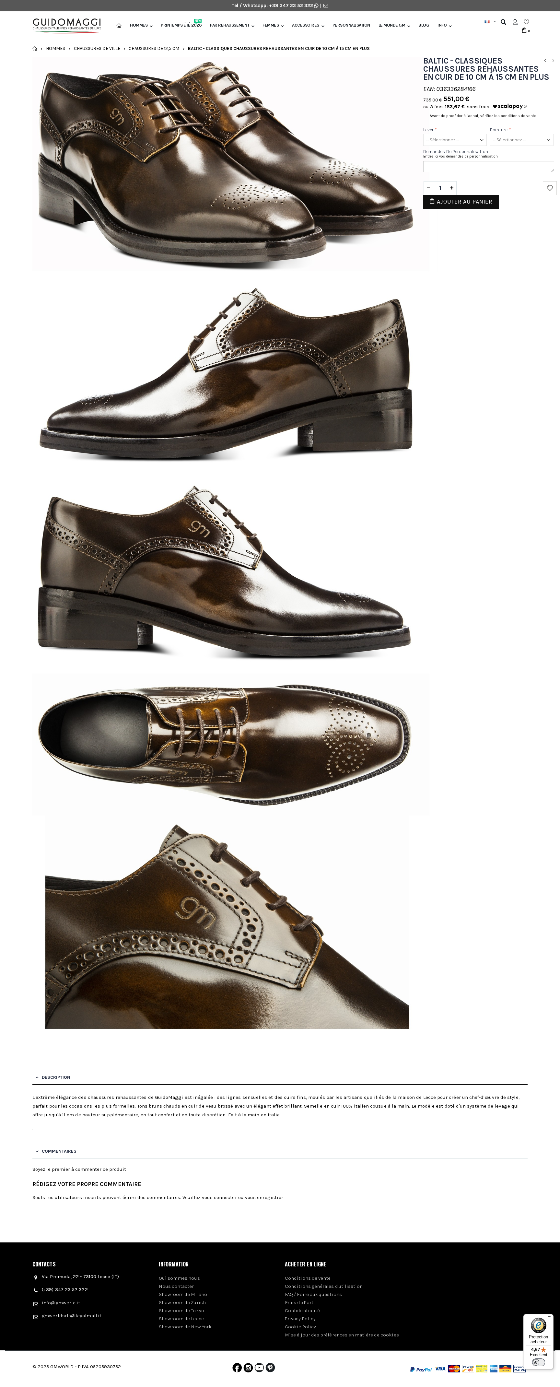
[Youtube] (259, 1369)
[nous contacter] (325, 5)
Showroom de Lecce (181, 1319)
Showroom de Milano (183, 1294)
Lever (430, 130)
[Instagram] (248, 1369)
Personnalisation (351, 25)
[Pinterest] (270, 1369)
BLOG (423, 25)
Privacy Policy (300, 1319)
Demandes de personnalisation (455, 151)
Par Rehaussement (229, 25)
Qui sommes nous (179, 1278)
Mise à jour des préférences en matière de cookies (342, 1335)
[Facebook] (237, 1369)
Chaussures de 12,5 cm (154, 48)
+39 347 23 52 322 (291, 5)
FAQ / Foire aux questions (313, 1294)
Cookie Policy (300, 1327)
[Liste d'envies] (526, 22)
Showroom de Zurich (182, 1302)
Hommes (138, 25)
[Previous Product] (544, 60)
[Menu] (550, 1318)
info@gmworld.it (61, 1303)
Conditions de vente (308, 1278)
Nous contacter (176, 1286)
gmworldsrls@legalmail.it (71, 1316)
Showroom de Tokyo (181, 1310)
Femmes (270, 25)
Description (56, 1077)
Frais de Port (299, 1302)
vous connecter (219, 1197)
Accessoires (305, 25)
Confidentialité (302, 1310)
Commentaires (59, 1151)
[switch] (538, 1362)
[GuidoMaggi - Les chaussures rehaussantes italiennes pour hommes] (64, 26)
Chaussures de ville (97, 48)
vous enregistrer (264, 1197)
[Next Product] (553, 60)
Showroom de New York (185, 1327)
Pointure (500, 130)
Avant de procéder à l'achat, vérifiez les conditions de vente (483, 115)
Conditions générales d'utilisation (324, 1286)
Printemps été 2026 (181, 25)
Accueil (34, 48)
